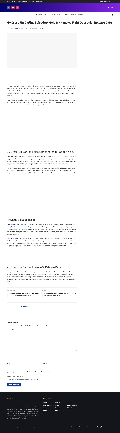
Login (111, 7)
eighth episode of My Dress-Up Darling (21, 224)
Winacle (37, 427)
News (46, 15)
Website (45, 363)
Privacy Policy (32, 1)
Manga (59, 15)
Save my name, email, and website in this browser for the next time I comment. (34, 372)
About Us (13, 1)
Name (9, 355)
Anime (53, 15)
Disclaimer (25, 1)
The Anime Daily (14, 427)
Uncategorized (72, 405)
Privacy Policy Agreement (15, 377)
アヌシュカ (15, 28)
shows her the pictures (26, 173)
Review (80, 15)
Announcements (48, 405)
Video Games (71, 408)
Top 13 (73, 15)
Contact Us (18, 1)
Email (9, 363)
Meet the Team (40, 1)
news (36, 28)
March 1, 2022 (24, 28)
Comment (10, 330)
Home (8, 1)
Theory (57, 411)
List (44, 408)
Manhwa (66, 15)
